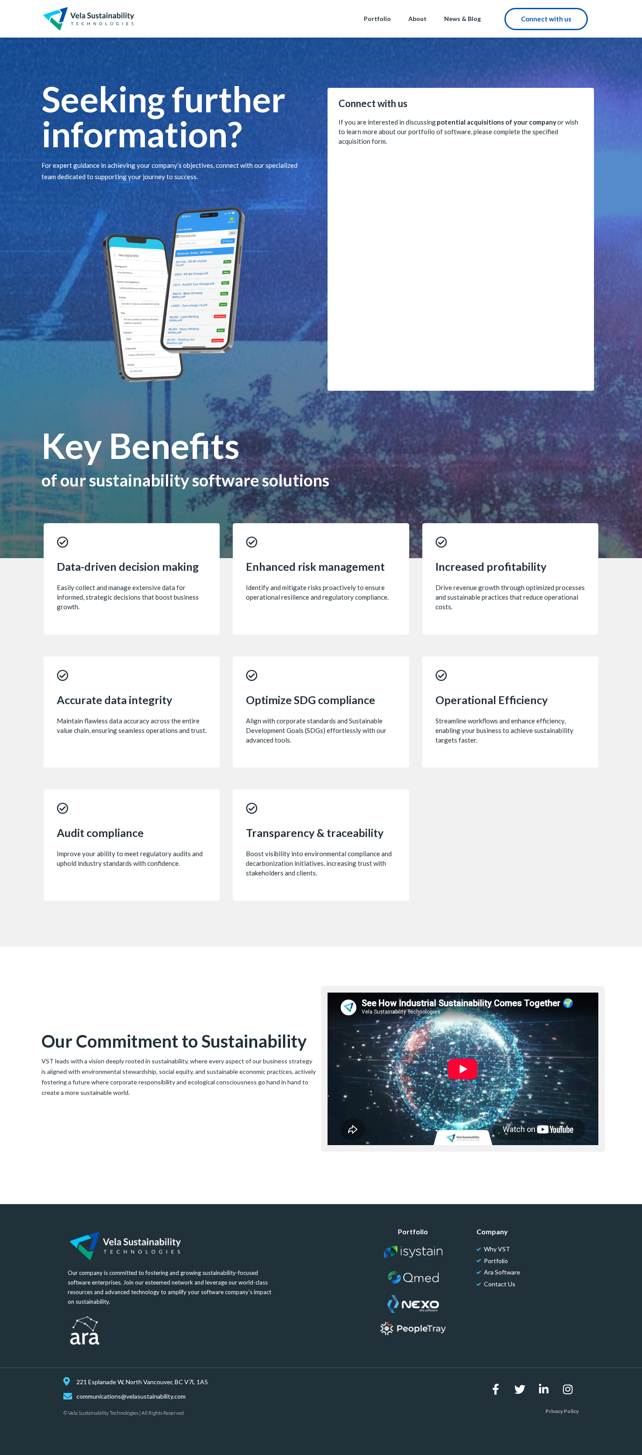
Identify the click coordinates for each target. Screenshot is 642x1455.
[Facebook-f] (496, 1389)
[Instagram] (568, 1389)
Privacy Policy (562, 1411)
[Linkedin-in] (544, 1389)
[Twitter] (520, 1389)
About (417, 18)
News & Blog (462, 18)
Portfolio (377, 18)
